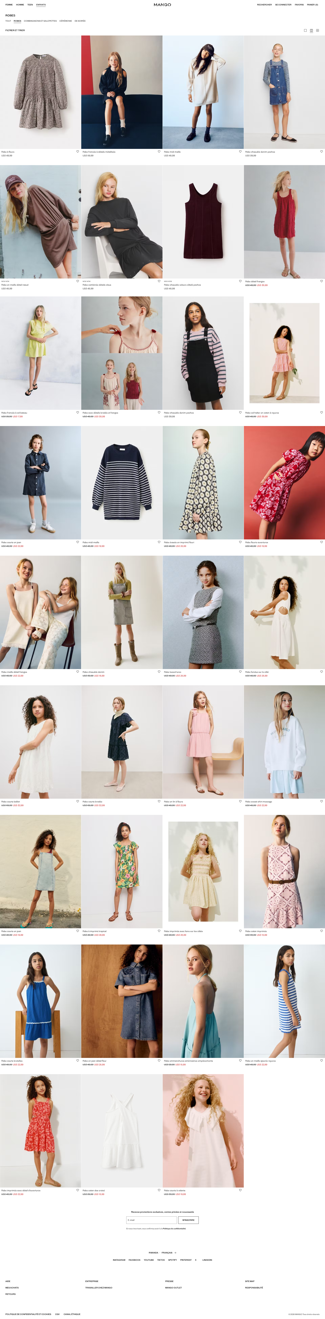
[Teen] (34, 4)
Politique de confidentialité (174, 1228)
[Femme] (14, 4)
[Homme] (25, 4)
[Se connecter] (293, 4)
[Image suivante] (76, 92)
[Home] (162, 4)
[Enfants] (47, 4)
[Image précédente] (5, 92)
